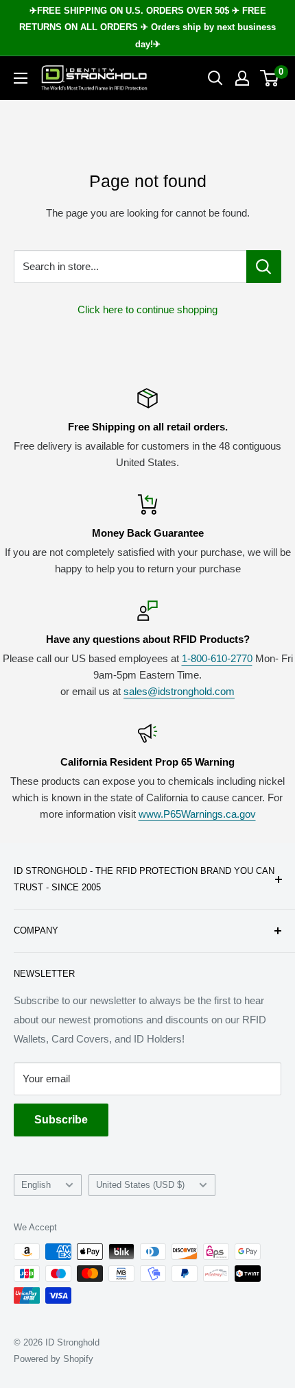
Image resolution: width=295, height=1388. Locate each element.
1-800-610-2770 (217, 658)
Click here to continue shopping (147, 309)
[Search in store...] (263, 266)
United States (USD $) (140, 1185)
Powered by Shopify (53, 1359)
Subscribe (61, 1119)
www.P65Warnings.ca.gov (197, 814)
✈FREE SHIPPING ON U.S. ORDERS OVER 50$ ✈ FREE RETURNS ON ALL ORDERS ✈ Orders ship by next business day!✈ (147, 27)
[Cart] (270, 78)
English (36, 1185)
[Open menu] (20, 78)
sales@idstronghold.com (179, 691)
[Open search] (215, 78)
